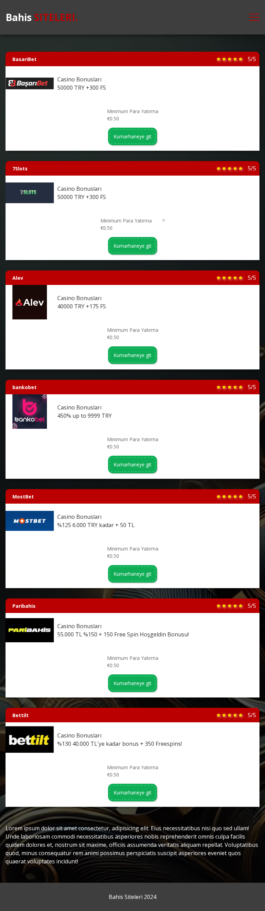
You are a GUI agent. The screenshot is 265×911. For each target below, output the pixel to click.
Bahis (42, 17)
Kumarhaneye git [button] (132, 136)
